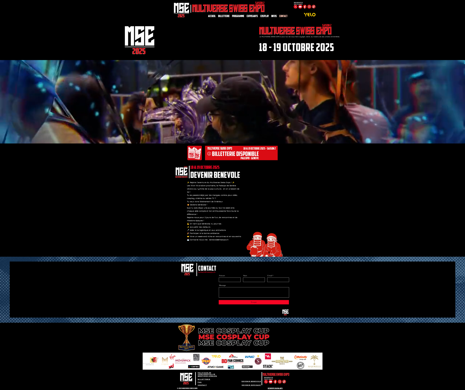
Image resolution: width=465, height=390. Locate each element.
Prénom (222, 275)
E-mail (269, 275)
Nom (245, 275)
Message (222, 285)
